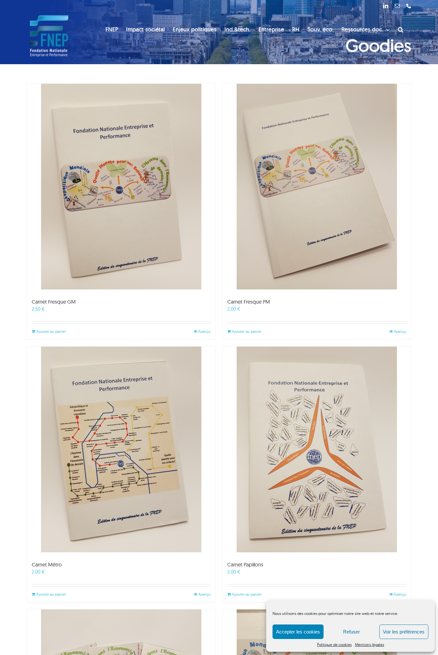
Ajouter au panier (51, 331)
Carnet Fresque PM (248, 301)
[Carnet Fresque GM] (121, 186)
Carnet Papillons (245, 564)
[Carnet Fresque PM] (317, 186)
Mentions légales (369, 644)
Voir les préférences (404, 631)
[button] (400, 29)
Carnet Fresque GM (54, 301)
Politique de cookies (334, 644)
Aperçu (204, 331)
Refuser (351, 631)
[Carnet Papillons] (317, 449)
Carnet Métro (47, 564)
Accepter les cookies (298, 631)
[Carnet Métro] (121, 449)
